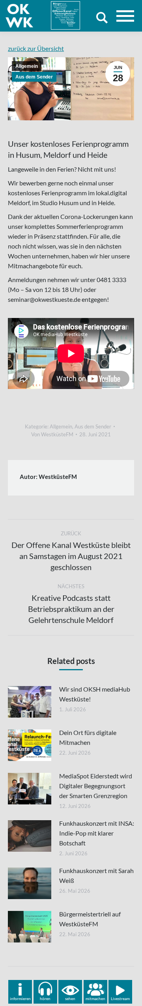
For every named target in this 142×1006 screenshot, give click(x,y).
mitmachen (95, 998)
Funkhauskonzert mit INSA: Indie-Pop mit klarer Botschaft (96, 833)
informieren (20, 998)
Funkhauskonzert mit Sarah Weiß (96, 875)
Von (52, 434)
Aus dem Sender (34, 77)
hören (45, 998)
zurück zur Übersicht (36, 48)
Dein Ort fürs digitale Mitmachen (87, 737)
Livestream (120, 998)
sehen (70, 998)
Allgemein (26, 66)
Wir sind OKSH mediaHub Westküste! (94, 694)
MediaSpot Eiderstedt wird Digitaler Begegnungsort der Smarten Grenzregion (95, 785)
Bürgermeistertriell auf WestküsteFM (90, 918)
